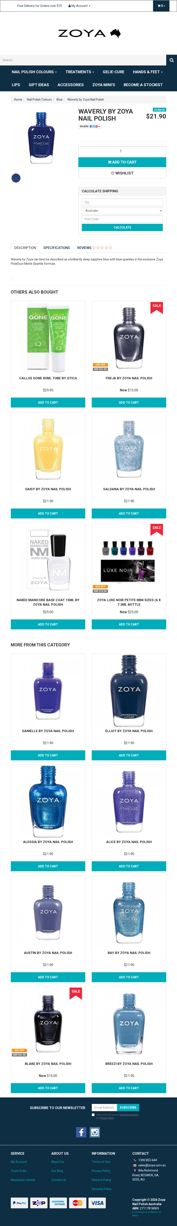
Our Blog (57, 1171)
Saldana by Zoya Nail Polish (129, 489)
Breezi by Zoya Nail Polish (129, 1064)
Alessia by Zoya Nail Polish (48, 842)
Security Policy (102, 1189)
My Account (19, 1162)
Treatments (78, 72)
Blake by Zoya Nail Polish (48, 1064)
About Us (57, 1162)
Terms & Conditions (129, 1115)
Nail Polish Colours (33, 72)
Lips (16, 84)
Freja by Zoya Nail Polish (129, 378)
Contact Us (58, 1180)
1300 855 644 (147, 1160)
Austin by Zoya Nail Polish (48, 953)
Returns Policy (101, 1180)
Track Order (19, 1171)
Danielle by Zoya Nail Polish (48, 731)
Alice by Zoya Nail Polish (129, 842)
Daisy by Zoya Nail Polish (48, 489)
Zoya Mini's (103, 84)
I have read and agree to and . (117, 1116)
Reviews (84, 248)
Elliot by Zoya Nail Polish (129, 731)
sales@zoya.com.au (152, 1165)
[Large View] (16, 178)
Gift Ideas (39, 84)
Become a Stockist (143, 84)
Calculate (122, 227)
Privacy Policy (107, 1118)
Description (25, 248)
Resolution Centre (23, 1180)
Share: (85, 126)
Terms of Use (101, 1162)
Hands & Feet (147, 72)
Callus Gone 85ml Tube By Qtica (48, 378)
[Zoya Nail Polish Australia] (88, 33)
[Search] (171, 60)
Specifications (56, 248)
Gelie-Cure (113, 72)
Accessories (71, 84)
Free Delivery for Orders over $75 (39, 6)
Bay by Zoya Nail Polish (129, 953)
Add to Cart (124, 162)
